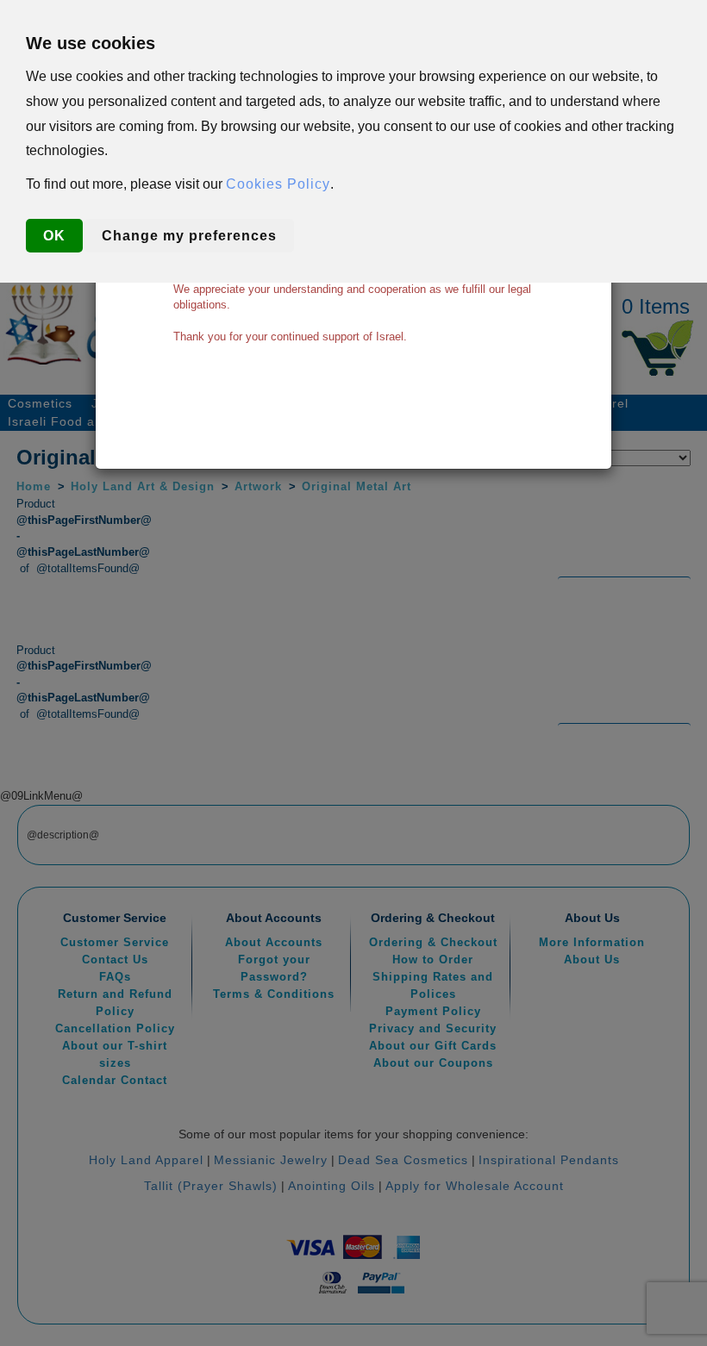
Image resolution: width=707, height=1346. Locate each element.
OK (54, 235)
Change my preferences (189, 235)
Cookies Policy (278, 184)
